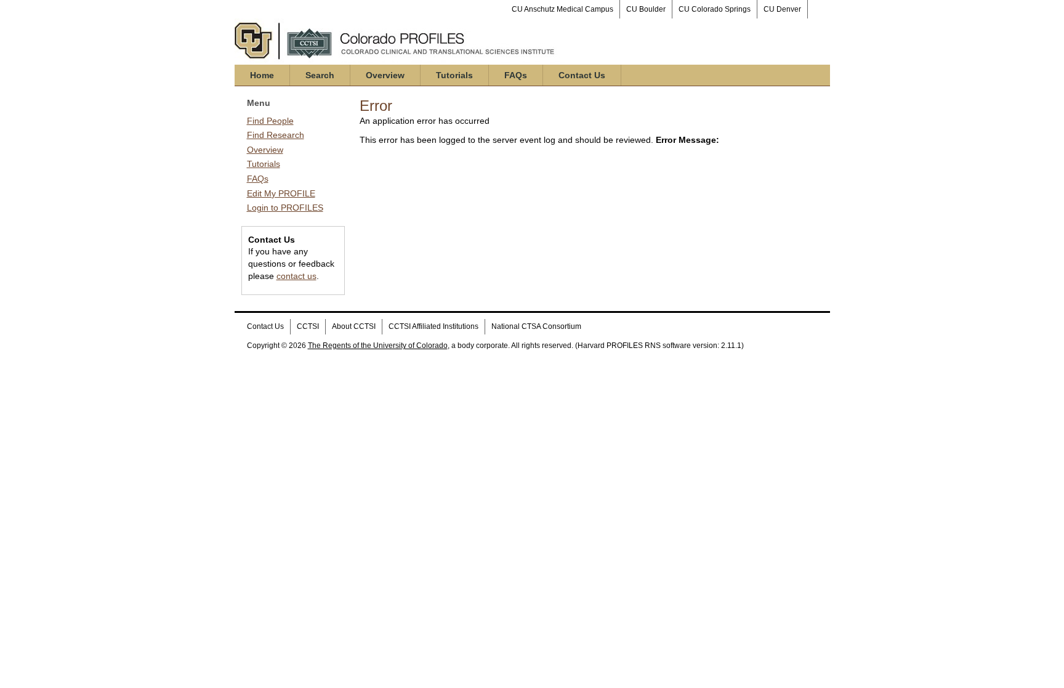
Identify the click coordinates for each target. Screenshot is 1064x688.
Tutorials (454, 75)
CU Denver (782, 9)
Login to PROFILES (285, 207)
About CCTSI (354, 326)
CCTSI (308, 326)
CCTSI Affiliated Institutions (433, 326)
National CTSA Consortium (536, 326)
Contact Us (581, 75)
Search (319, 75)
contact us (296, 276)
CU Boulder (646, 9)
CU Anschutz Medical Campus (562, 9)
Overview (385, 75)
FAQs (515, 75)
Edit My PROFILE (281, 193)
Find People (270, 121)
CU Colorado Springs (715, 9)
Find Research (275, 135)
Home (262, 75)
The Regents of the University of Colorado (378, 345)
